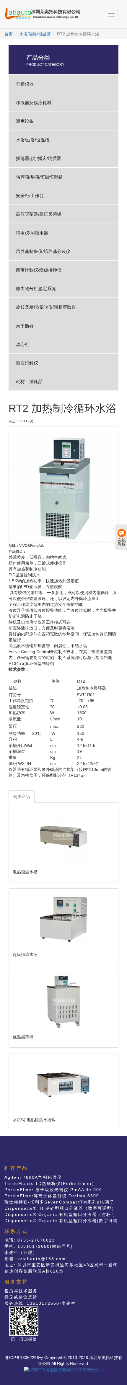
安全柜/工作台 (30, 195)
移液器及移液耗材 (33, 102)
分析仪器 (25, 83)
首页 (8, 34)
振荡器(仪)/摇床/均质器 (38, 158)
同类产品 (21, 796)
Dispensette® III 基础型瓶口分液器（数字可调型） (60, 1208)
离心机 (22, 344)
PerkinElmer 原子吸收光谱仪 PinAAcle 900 (53, 1189)
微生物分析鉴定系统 (36, 288)
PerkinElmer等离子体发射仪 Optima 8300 (51, 1195)
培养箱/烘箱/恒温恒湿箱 (39, 176)
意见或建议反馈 (21, 1297)
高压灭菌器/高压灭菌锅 (38, 214)
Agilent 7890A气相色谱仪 (33, 1177)
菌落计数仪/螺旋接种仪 (38, 269)
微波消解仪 (27, 362)
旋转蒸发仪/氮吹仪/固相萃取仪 (46, 307)
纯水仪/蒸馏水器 (32, 232)
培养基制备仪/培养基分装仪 (43, 251)
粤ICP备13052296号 (24, 1357)
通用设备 (25, 121)
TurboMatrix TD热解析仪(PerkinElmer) (49, 1183)
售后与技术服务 (21, 1290)
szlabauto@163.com (41, 1258)
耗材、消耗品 (29, 381)
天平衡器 (25, 325)
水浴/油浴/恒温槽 (35, 34)
